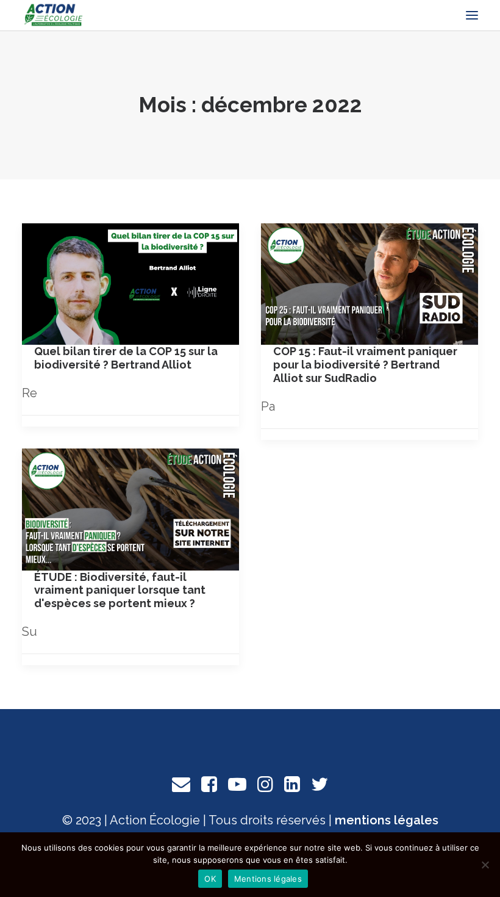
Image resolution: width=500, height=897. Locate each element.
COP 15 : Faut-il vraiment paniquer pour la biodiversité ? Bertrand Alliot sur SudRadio (365, 364)
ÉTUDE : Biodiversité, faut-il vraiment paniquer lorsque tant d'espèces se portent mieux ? (119, 590)
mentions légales (386, 820)
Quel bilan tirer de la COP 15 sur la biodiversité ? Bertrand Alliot (126, 358)
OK (210, 879)
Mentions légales (268, 879)
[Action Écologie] (53, 15)
